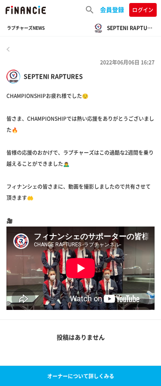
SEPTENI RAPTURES (53, 76)
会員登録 (112, 9)
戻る (8, 49)
